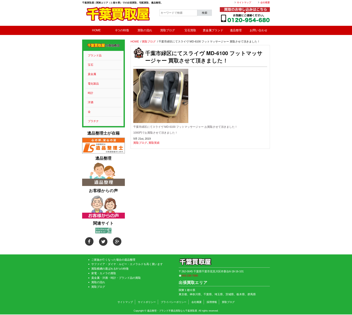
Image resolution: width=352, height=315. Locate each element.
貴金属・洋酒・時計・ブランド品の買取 (116, 277)
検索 (204, 12)
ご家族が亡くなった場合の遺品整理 (113, 259)
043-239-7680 (190, 275)
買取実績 (154, 142)
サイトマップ (244, 2)
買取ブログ (167, 30)
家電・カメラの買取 (103, 273)
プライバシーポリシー (173, 302)
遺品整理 (236, 30)
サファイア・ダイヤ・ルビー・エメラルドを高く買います (127, 264)
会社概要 (265, 2)
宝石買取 (190, 30)
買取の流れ (145, 30)
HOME (96, 30)
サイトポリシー (147, 302)
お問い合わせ (258, 30)
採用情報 (212, 302)
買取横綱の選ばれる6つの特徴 (110, 268)
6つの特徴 (122, 30)
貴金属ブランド (213, 30)
